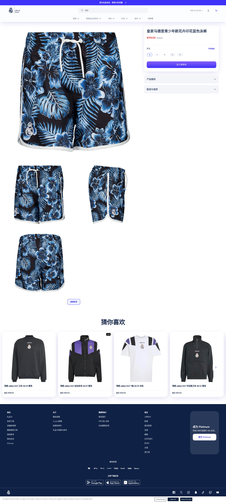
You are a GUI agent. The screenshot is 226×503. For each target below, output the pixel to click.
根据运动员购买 (92, 19)
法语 (146, 430)
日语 (146, 448)
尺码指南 (211, 49)
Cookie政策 (57, 421)
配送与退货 (152, 89)
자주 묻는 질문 (104, 421)
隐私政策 (56, 417)
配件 (136, 19)
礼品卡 (9, 417)
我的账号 (10, 434)
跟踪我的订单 (12, 430)
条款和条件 (57, 426)
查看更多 (73, 302)
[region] (113, 499)
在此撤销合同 (104, 426)
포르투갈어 (148, 439)
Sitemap (10, 443)
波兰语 (147, 452)
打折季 (150, 19)
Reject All (173, 499)
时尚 (123, 19)
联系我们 (102, 417)
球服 (74, 19)
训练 (110, 19)
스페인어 (147, 417)
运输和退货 (11, 426)
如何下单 (10, 421)
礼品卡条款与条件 (60, 430)
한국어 (146, 443)
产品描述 (151, 79)
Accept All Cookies (186, 499)
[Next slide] (216, 367)
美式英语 (147, 426)
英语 (146, 421)
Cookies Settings (160, 499)
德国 (146, 434)
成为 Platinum (204, 437)
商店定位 (10, 439)
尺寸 (148, 49)
